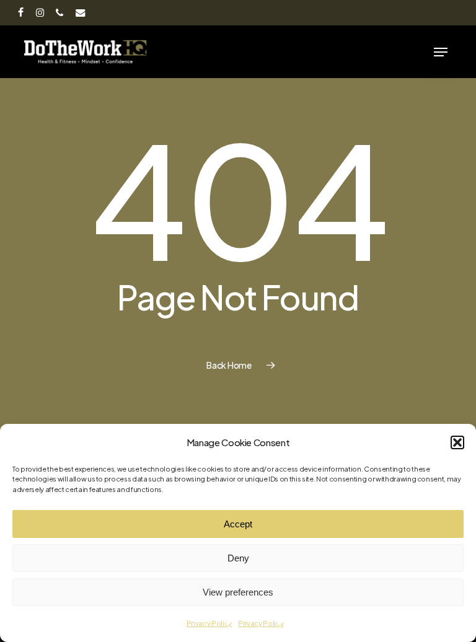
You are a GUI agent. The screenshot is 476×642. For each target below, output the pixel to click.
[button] (457, 442)
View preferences (238, 592)
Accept (238, 524)
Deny (238, 558)
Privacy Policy (209, 623)
